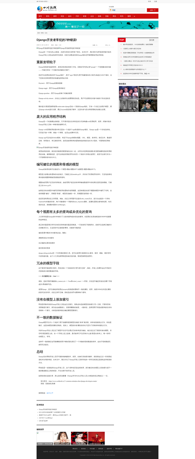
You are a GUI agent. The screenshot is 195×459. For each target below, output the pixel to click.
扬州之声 (50, 393)
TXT (121, 448)
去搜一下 (152, 10)
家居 (84, 16)
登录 (149, 1)
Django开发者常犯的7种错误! (48, 409)
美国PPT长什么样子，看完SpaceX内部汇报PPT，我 (55, 415)
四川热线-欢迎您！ (43, 1)
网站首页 (75, 448)
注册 (155, 1)
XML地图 (92, 448)
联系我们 (83, 448)
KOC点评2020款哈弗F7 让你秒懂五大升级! (52, 412)
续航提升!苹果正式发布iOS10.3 (133, 65)
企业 (92, 16)
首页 (40, 16)
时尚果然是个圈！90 (79, 444)
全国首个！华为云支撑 (45, 444)
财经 (55, 16)
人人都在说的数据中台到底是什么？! (134, 69)
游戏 (99, 16)
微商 (129, 16)
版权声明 (109, 448)
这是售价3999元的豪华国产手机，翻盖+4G (136, 73)
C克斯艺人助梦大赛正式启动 (132, 48)
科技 (62, 16)
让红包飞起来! (43, 421)
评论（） (108, 45)
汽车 (77, 16)
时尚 (121, 16)
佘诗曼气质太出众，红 (96, 444)
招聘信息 (100, 448)
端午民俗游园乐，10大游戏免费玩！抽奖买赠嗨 (138, 44)
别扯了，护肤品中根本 (62, 444)
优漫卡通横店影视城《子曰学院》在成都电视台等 (138, 53)
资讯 (47, 16)
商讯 (114, 16)
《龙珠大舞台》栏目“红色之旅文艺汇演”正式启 (138, 61)
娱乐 (70, 16)
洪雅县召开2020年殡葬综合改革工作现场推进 (137, 57)
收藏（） (95, 45)
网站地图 (117, 448)
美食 (107, 16)
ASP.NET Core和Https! (46, 418)
